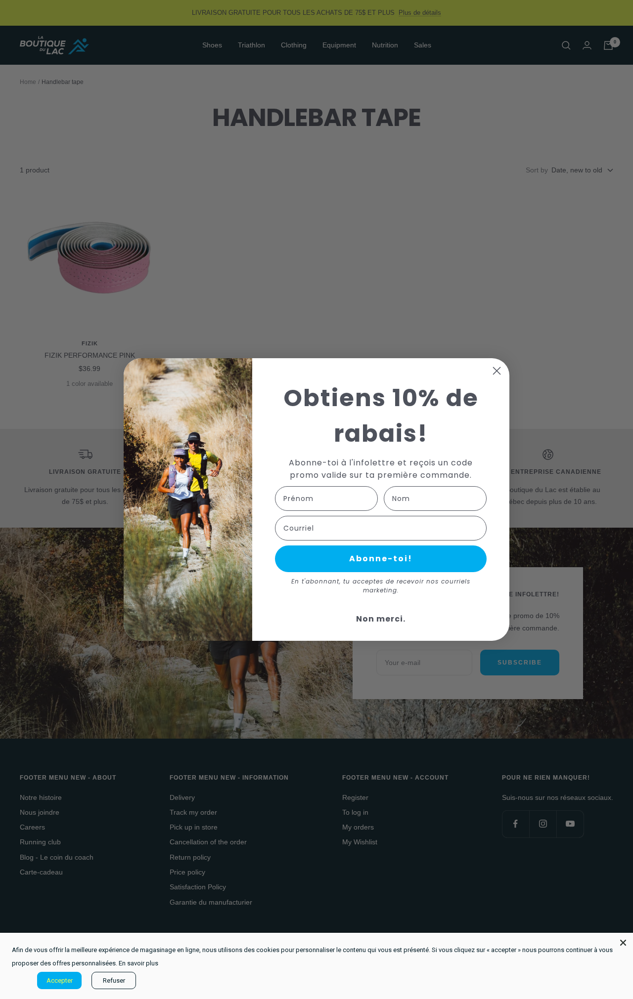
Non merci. (381, 618)
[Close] (623, 943)
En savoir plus (138, 963)
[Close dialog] (496, 370)
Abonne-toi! (380, 558)
